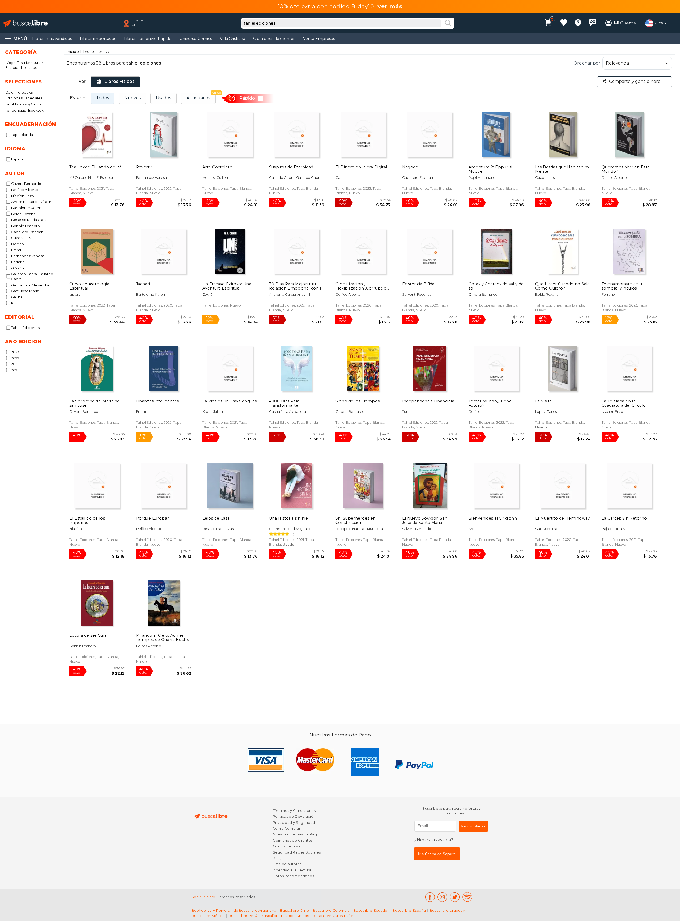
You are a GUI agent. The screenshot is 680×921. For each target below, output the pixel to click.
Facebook (430, 897)
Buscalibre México (208, 916)
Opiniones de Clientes (293, 840)
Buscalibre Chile (294, 910)
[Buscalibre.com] (25, 23)
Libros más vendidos (52, 38)
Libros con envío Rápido (148, 38)
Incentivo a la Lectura (292, 870)
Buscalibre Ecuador (371, 910)
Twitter (455, 897)
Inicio (71, 51)
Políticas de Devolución (294, 816)
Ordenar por (586, 63)
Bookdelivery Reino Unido (214, 910)
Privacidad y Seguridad (294, 823)
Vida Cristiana (232, 38)
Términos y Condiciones (294, 811)
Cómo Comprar (287, 828)
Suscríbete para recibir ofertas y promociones (451, 811)
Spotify (467, 897)
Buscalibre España (409, 910)
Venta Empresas (319, 38)
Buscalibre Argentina (257, 910)
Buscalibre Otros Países (333, 916)
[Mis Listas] (563, 23)
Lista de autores (287, 864)
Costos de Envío (287, 846)
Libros (85, 51)
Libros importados (98, 38)
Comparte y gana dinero (635, 81)
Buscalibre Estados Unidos (285, 916)
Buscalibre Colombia (331, 910)
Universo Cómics (196, 38)
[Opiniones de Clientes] (592, 23)
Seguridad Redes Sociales (297, 852)
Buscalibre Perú (242, 916)
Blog (277, 858)
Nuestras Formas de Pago (296, 834)
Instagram (442, 897)
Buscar (448, 23)
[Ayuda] (578, 23)
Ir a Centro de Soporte (437, 854)
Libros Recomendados (293, 876)
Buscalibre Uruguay (447, 910)
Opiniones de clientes (274, 38)
